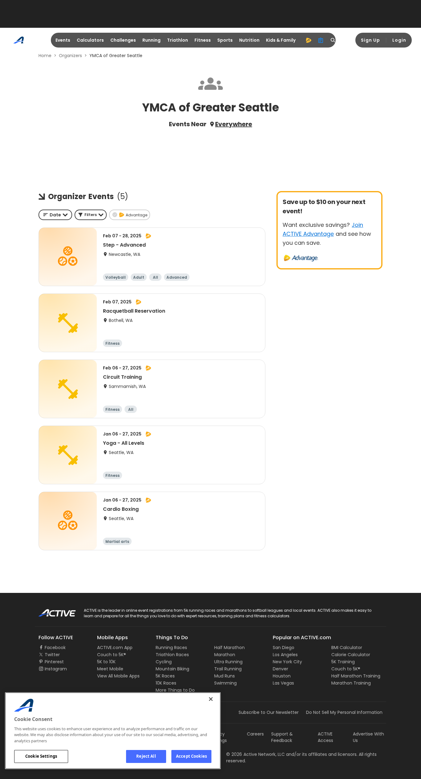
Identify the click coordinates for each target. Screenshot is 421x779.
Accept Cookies (191, 756)
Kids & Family (281, 40)
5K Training (343, 662)
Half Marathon (229, 647)
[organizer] (320, 40)
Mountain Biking (172, 669)
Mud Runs (224, 676)
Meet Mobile (110, 669)
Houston (282, 676)
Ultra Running (228, 662)
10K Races (166, 683)
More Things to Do (175, 690)
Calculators (90, 40)
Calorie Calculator (350, 655)
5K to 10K (106, 662)
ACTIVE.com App (115, 647)
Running (151, 40)
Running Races (171, 647)
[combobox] (55, 215)
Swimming (225, 683)
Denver (280, 669)
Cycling (164, 662)
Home (45, 55)
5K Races (165, 676)
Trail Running (228, 669)
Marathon (224, 655)
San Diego (283, 647)
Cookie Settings (41, 756)
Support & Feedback (282, 737)
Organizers (70, 55)
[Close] (211, 699)
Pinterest (54, 662)
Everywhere (233, 124)
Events (62, 40)
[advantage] (308, 40)
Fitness (202, 40)
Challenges (123, 40)
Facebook (55, 647)
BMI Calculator (346, 647)
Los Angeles (285, 655)
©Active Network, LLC (255, 754)
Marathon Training (351, 683)
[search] (333, 40)
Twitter (52, 655)
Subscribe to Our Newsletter (269, 712)
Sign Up (370, 40)
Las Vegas (283, 683)
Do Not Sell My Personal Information (344, 712)
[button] (91, 215)
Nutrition (249, 40)
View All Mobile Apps (118, 676)
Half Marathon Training (355, 676)
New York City (287, 662)
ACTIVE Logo (52, 611)
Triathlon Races (172, 655)
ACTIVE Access (325, 737)
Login (399, 40)
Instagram (56, 669)
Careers (255, 734)
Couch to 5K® (111, 655)
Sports (225, 40)
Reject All (146, 756)
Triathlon (177, 40)
